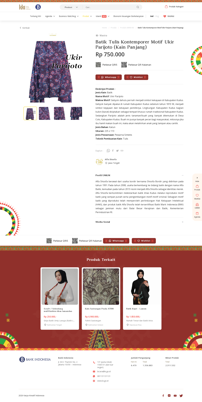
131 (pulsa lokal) (104, 362)
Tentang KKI (35, 16)
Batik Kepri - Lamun (136, 309)
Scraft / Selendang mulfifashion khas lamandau (58, 310)
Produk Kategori (176, 6)
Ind (151, 16)
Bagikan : (99, 150)
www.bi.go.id (102, 380)
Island (101, 16)
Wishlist (171, 16)
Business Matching (67, 16)
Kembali (26, 28)
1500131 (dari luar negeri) (105, 366)
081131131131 (103, 376)
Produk (86, 16)
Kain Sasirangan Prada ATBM (99, 309)
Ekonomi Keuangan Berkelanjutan (128, 16)
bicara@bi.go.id (104, 371)
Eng (157, 16)
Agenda (48, 16)
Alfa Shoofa (111, 159)
